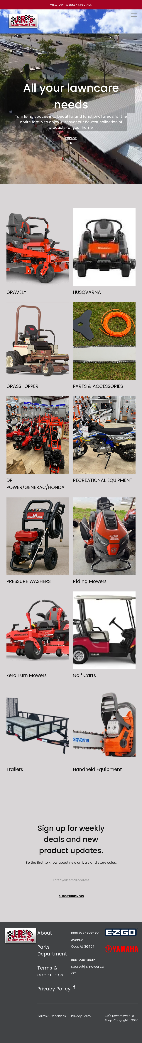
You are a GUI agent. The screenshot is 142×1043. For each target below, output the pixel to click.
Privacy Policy (81, 1016)
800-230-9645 (83, 960)
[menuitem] (54, 935)
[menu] (134, 15)
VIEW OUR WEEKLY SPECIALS (71, 4)
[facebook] (74, 987)
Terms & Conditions (51, 1016)
